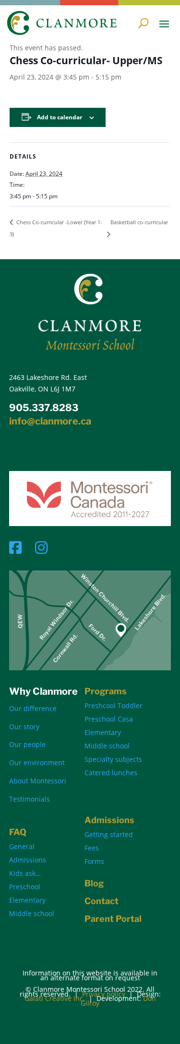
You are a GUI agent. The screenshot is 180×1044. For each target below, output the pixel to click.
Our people (27, 744)
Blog (94, 883)
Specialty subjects (113, 759)
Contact (101, 901)
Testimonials (29, 798)
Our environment (37, 762)
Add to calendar (59, 117)
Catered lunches (110, 772)
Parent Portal (113, 919)
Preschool (24, 886)
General (22, 846)
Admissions (27, 859)
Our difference (33, 708)
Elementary (102, 732)
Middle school (107, 745)
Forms (94, 861)
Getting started (108, 834)
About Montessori (37, 780)
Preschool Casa (108, 718)
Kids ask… (25, 873)
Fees (91, 847)
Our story (24, 726)
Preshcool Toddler (113, 705)
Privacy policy (103, 993)
